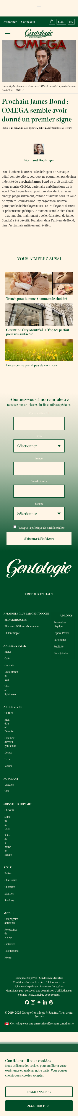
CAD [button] (61, 22)
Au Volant (10, 778)
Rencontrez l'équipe (60, 624)
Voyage (8, 913)
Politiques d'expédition (26, 986)
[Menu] (7, 33)
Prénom (39, 458)
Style (7, 867)
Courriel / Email (39, 413)
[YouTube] (39, 1003)
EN (71, 22)
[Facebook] (27, 1003)
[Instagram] (33, 1003)
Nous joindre (61, 653)
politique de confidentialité (48, 527)
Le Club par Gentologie (32, 613)
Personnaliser (39, 1092)
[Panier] (52, 22)
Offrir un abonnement (28, 626)
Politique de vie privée (26, 978)
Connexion (28, 22)
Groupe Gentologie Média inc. (40, 1012)
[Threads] (51, 1003)
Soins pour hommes (17, 804)
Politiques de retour (55, 982)
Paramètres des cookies (51, 986)
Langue (39, 503)
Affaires (9, 613)
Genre (39, 436)
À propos (66, 615)
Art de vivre (12, 707)
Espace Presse (61, 633)
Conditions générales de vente (28, 982)
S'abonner (10, 22)
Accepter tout (39, 1105)
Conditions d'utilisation (51, 978)
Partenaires (60, 639)
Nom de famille (39, 481)
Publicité (58, 646)
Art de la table (14, 645)
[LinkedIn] (45, 1003)
